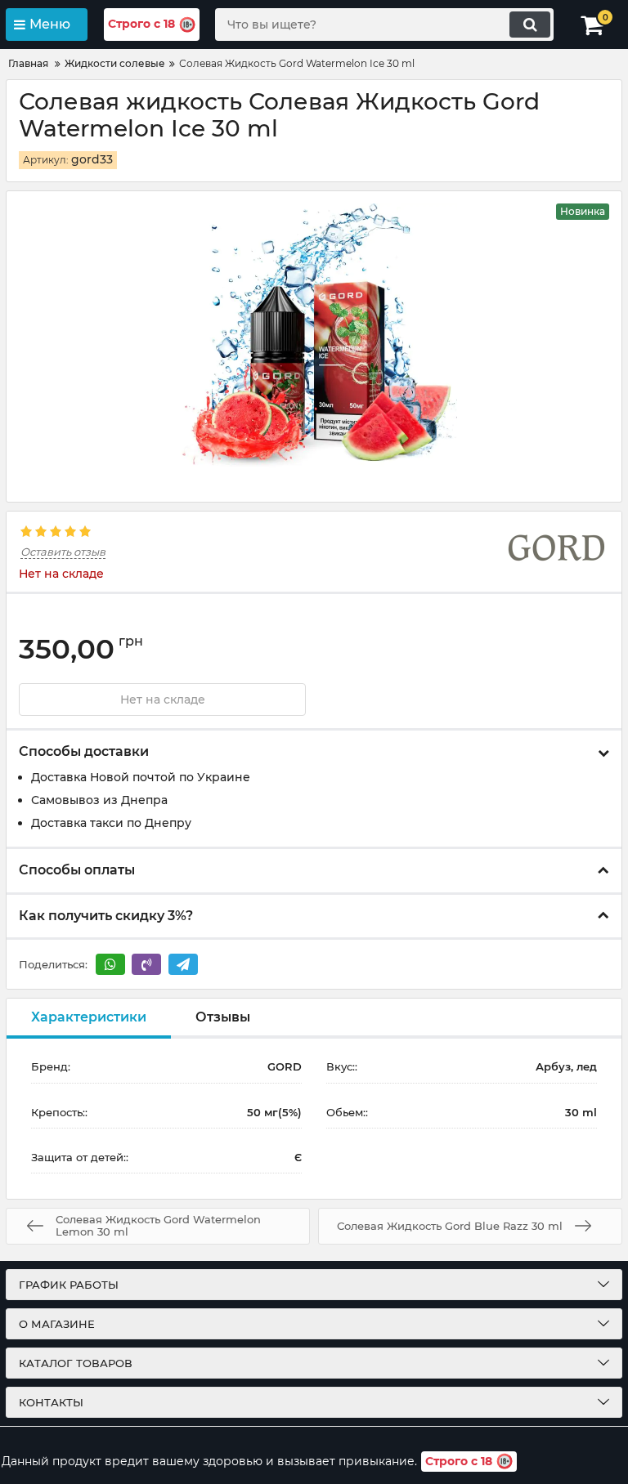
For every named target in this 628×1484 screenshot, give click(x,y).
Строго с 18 (141, 23)
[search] (529, 24)
